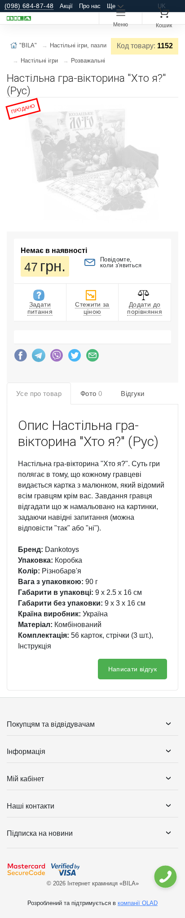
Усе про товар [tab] (39, 393)
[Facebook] (20, 357)
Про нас (90, 6)
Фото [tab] (91, 393)
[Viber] (56, 357)
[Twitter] (74, 357)
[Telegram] (38, 357)
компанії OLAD (138, 903)
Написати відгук (132, 669)
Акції (66, 6)
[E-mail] (92, 357)
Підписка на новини (40, 833)
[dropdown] (165, 876)
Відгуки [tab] (133, 393)
